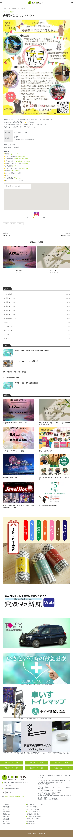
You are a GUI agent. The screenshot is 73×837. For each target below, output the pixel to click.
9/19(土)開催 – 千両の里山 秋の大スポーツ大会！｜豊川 (54, 478)
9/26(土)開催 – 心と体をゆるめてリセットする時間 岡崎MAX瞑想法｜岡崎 (54, 423)
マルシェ (13, 223)
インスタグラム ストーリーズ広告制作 (26, 361)
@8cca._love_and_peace (21, 158)
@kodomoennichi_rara (23, 161)
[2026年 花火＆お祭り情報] (18, 464)
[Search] (72, 2)
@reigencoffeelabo (16, 154)
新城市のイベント (38, 314)
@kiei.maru (25, 163)
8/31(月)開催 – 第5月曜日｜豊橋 (48, 505)
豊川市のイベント (38, 302)
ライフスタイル (37, 326)
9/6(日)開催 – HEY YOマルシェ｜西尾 (13, 451)
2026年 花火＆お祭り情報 (10, 477)
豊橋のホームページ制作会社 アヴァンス (15, 796)
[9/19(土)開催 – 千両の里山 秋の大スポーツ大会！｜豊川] (54, 464)
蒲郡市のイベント (38, 306)
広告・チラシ (37, 330)
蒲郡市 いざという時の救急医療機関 (26, 383)
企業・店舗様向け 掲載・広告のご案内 (14, 372)
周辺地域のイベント (38, 318)
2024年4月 (20, 223)
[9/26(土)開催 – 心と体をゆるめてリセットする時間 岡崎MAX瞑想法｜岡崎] (53, 257)
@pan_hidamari (20, 156)
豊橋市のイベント (38, 298)
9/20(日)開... (19, 270)
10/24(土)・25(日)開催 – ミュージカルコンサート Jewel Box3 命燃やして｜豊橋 (18, 506)
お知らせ (37, 338)
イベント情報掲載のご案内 (11, 377)
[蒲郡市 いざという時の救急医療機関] (8, 385)
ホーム (6, 8)
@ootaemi (15, 166)
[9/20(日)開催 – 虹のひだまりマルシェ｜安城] (19, 257)
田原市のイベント (38, 310)
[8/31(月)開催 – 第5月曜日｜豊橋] (54, 492)
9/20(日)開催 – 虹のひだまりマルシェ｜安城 (15, 423)
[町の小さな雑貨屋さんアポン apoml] (54, 438)
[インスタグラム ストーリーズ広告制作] (8, 363)
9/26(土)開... (53, 270)
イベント (6, 223)
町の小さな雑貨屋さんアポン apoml (49, 451)
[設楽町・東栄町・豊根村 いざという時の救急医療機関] (8, 352)
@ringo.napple (18, 178)
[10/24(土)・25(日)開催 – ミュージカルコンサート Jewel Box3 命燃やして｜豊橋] (18, 492)
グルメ (37, 322)
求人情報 (37, 334)
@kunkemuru (16, 171)
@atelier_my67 (24, 168)
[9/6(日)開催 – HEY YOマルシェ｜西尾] (18, 438)
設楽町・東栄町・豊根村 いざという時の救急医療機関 (32, 350)
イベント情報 (37, 294)
